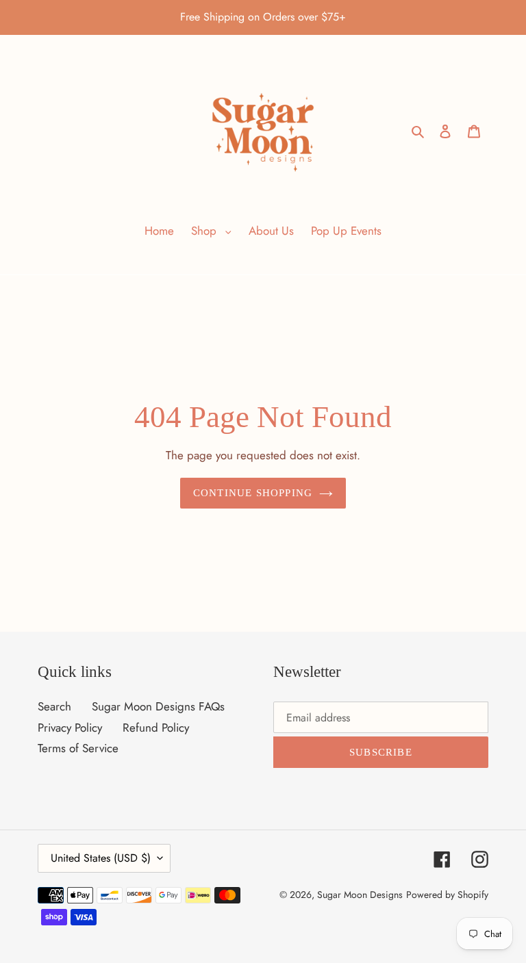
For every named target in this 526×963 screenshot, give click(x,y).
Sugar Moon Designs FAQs (158, 706)
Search (54, 706)
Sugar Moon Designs (360, 894)
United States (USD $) (101, 858)
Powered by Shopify (447, 894)
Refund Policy (156, 727)
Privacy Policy (70, 727)
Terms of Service (78, 748)
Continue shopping (252, 492)
